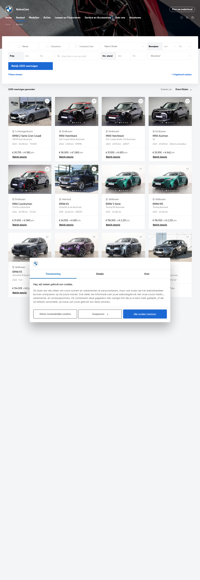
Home (8, 17)
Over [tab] (147, 274)
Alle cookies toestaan (145, 314)
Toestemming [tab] (53, 274)
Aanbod (20, 17)
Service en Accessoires (98, 17)
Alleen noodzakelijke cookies (55, 314)
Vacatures (135, 17)
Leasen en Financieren (67, 17)
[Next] (37, 122)
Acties (47, 17)
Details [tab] (100, 274)
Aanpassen (98, 314)
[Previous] (22, 122)
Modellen (34, 17)
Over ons (120, 17)
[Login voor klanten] (192, 17)
